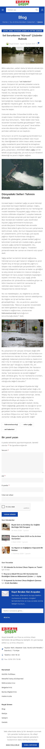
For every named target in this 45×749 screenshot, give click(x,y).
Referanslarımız (8, 683)
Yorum (5, 450)
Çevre (40, 22)
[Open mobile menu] (3, 10)
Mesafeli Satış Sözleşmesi (12, 679)
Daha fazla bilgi (13, 745)
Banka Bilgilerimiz (9, 692)
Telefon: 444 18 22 (12, 655)
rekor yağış (27, 424)
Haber (24, 31)
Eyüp (39, 576)
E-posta (6, 485)
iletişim (5, 718)
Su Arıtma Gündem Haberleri (22, 22)
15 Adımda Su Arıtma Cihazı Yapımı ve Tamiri (23, 567)
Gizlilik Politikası (8, 674)
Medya (4, 713)
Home (5, 22)
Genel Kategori (15, 31)
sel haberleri (9, 429)
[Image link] (9, 630)
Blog (3, 709)
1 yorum (26, 530)
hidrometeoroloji (11, 424)
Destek (4, 722)
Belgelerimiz (7, 687)
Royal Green (14, 44)
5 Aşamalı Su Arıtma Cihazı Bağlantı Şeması (22, 580)
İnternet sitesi (7, 495)
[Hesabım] (42, 10)
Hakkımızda (7, 696)
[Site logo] (22, 3)
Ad (3, 476)
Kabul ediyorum (30, 745)
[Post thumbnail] (6, 527)
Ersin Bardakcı (11, 583)
